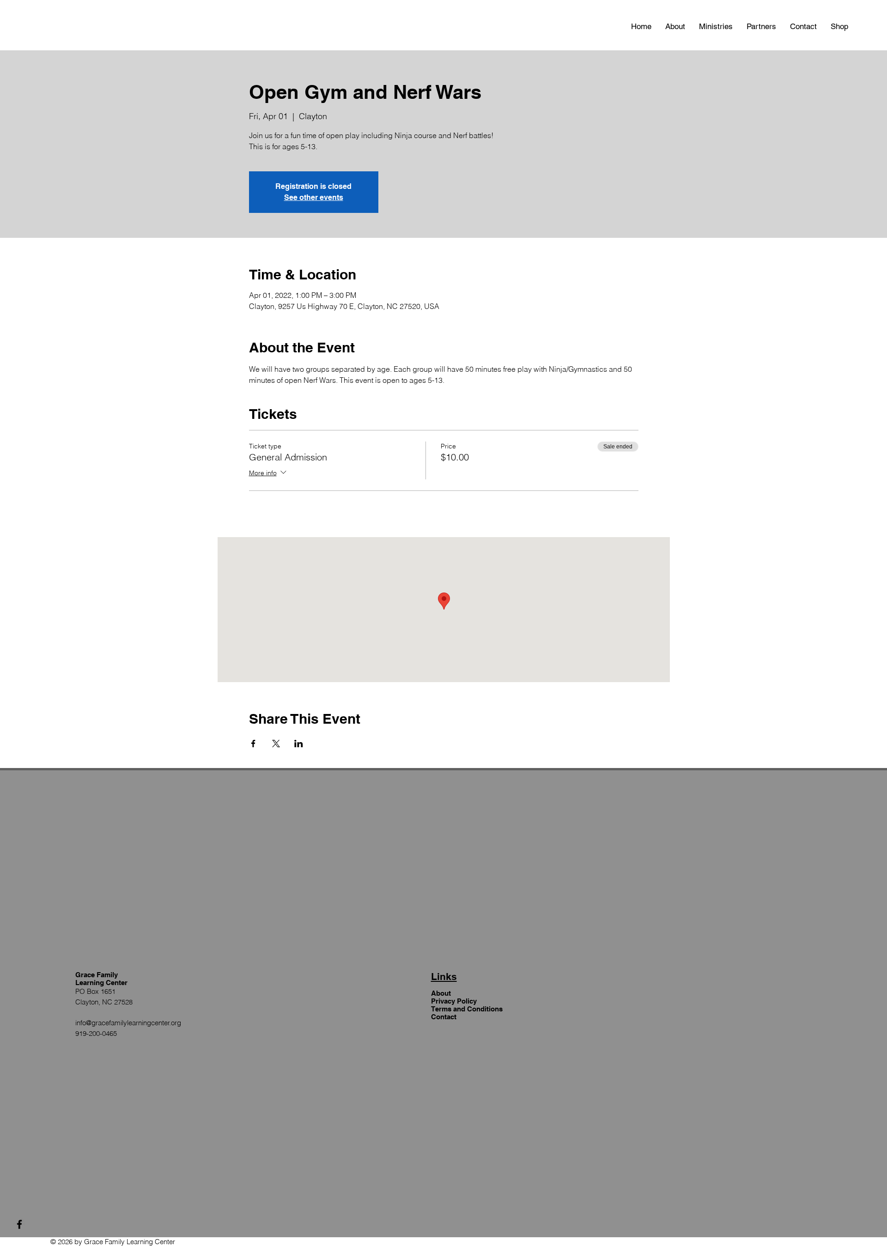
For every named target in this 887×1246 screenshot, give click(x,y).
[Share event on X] (276, 743)
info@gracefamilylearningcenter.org (128, 1022)
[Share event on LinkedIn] (298, 743)
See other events (313, 197)
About (441, 993)
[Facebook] (19, 1224)
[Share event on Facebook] (253, 743)
